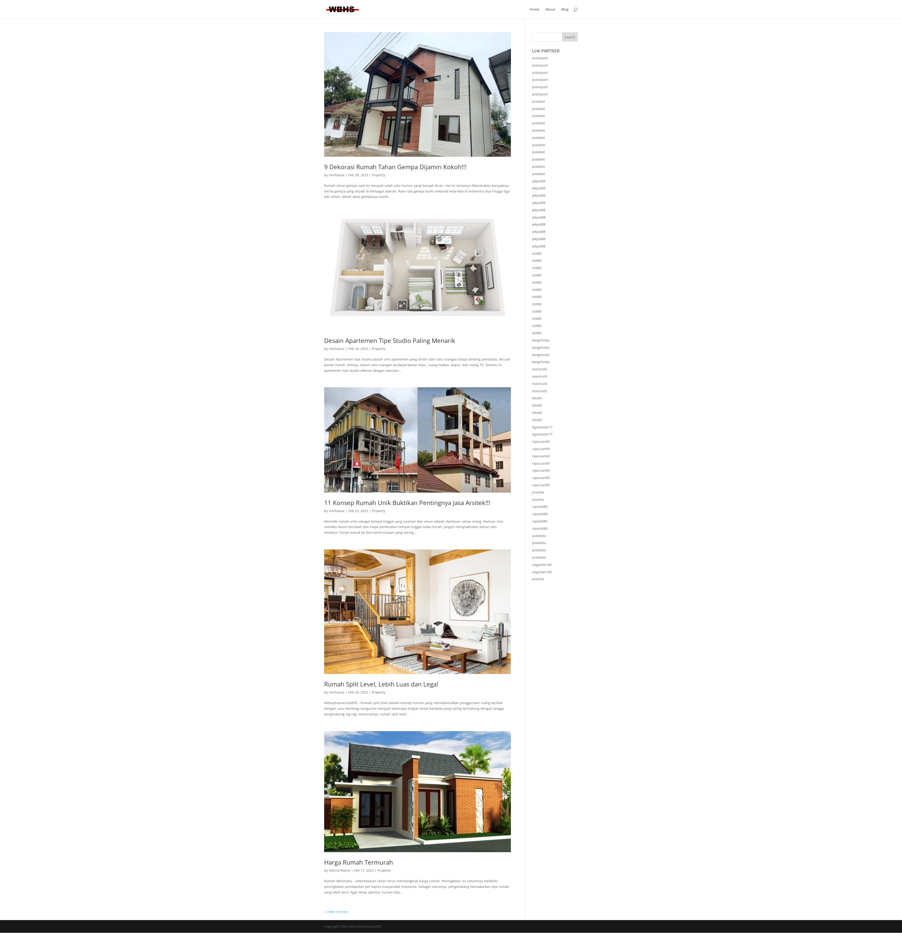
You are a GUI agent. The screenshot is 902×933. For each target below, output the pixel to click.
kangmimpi (541, 340)
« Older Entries (336, 911)
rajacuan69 (541, 441)
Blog (564, 10)
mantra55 (539, 369)
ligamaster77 (542, 427)
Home (534, 10)
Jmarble (538, 579)
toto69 (537, 398)
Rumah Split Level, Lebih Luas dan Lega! (381, 684)
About (550, 10)
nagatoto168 (542, 564)
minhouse (337, 175)
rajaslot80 (540, 506)
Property (378, 175)
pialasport (540, 58)
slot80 (536, 253)
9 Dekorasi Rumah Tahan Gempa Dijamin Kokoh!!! (395, 167)
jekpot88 (538, 181)
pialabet (538, 101)
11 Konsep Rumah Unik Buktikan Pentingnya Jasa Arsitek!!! (407, 502)
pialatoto (539, 535)
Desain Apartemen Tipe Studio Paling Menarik (389, 340)
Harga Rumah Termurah (358, 862)
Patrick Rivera (339, 870)
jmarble (538, 492)
